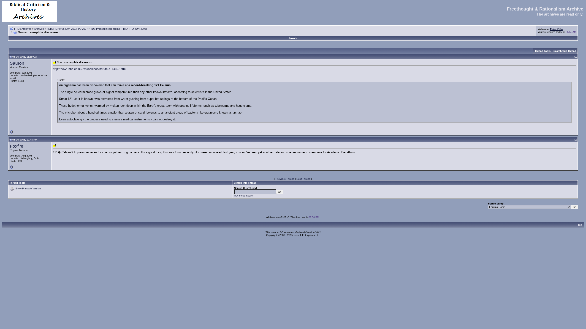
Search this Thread (564, 51)
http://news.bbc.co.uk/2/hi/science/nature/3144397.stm (89, 69)
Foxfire (16, 146)
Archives (39, 28)
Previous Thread (285, 179)
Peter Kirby (556, 29)
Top (580, 224)
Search (293, 38)
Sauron (17, 63)
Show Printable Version (28, 188)
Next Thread (303, 179)
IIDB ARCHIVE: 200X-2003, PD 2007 (67, 28)
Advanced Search (244, 195)
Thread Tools (543, 51)
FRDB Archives (22, 28)
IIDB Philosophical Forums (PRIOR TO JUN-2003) (119, 28)
